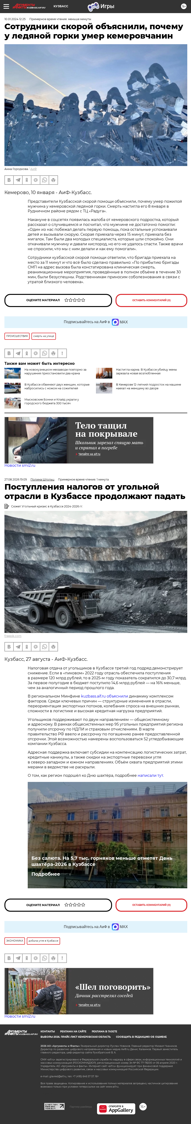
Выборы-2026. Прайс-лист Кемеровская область (76, 1036)
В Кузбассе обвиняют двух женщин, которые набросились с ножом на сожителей (56, 386)
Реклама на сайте (73, 1031)
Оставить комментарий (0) (151, 300)
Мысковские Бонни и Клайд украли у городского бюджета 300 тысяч (51, 401)
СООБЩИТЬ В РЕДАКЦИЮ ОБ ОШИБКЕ (141, 1036)
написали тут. (151, 775)
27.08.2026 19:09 (15, 479)
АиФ (33, 169)
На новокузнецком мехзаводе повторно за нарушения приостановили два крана (55, 371)
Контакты (48, 1031)
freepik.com (12, 636)
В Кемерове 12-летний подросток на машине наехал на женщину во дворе (148, 386)
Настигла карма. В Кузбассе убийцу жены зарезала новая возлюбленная (146, 371)
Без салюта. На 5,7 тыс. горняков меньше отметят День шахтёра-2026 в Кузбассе (101, 861)
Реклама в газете (104, 1031)
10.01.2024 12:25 (15, 19)
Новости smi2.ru (19, 465)
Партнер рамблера (81, 1106)
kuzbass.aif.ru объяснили (104, 696)
